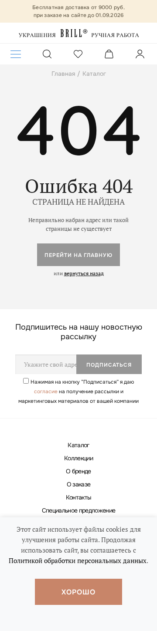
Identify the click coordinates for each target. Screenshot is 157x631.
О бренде (78, 471)
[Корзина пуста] (109, 55)
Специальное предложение (79, 510)
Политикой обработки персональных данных (78, 560)
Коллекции (78, 458)
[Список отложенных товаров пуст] (78, 55)
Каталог (78, 445)
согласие (46, 391)
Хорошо (78, 592)
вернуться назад (84, 273)
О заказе (79, 484)
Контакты (79, 497)
